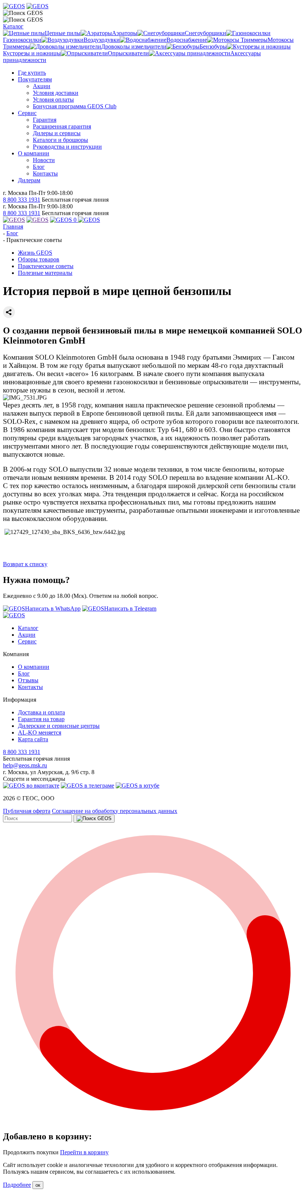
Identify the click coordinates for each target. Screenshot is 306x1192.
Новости (44, 160)
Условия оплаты (53, 99)
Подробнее (17, 1185)
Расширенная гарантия (62, 126)
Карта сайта (33, 739)
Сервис (27, 113)
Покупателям (35, 79)
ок (37, 1185)
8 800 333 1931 (21, 199)
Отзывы (28, 680)
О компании (33, 153)
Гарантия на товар (41, 719)
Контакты (45, 173)
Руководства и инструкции (67, 146)
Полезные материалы (45, 273)
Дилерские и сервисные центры (59, 726)
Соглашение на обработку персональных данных (114, 811)
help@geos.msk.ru (25, 765)
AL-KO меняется (39, 732)
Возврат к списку (25, 564)
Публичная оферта (26, 811)
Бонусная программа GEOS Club (74, 106)
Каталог (13, 26)
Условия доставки (55, 93)
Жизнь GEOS (35, 252)
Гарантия (44, 120)
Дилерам (29, 180)
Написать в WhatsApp (53, 608)
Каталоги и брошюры (60, 140)
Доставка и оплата (41, 712)
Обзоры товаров (38, 259)
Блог (39, 167)
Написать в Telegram (130, 608)
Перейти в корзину (84, 1152)
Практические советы (46, 266)
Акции (41, 86)
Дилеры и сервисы (57, 133)
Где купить (32, 72)
